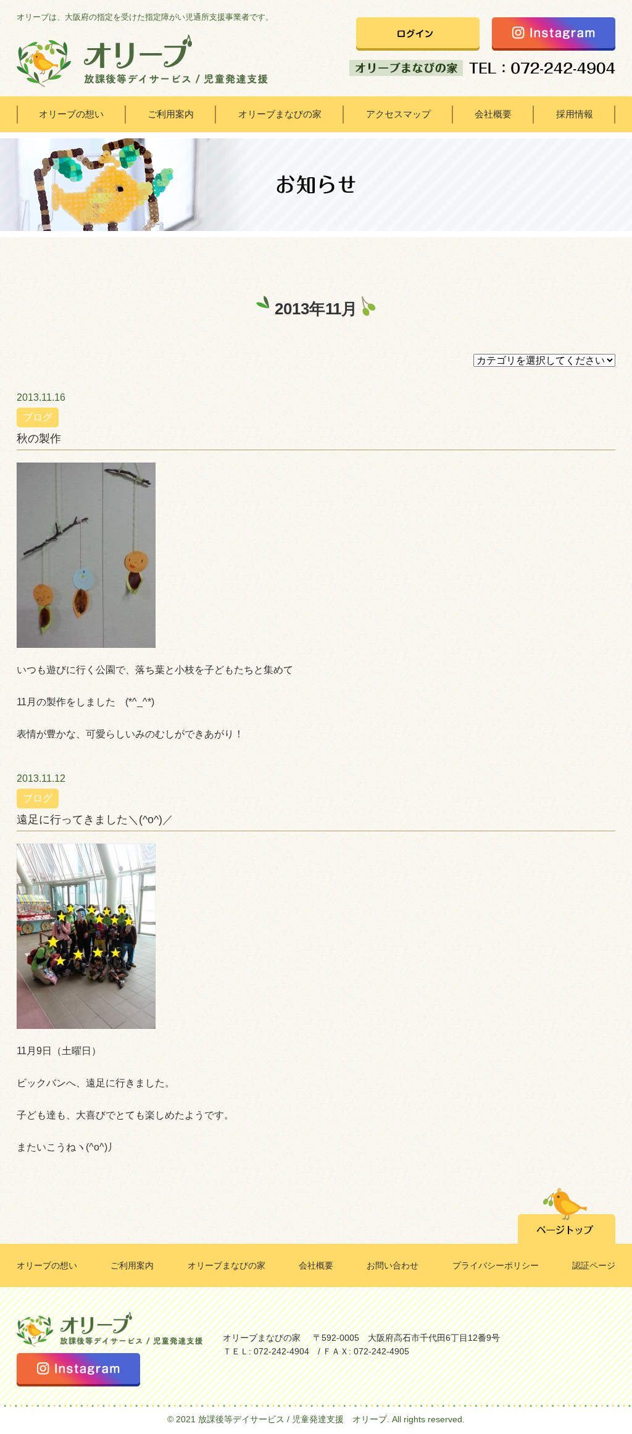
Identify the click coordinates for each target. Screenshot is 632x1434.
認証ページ (593, 1265)
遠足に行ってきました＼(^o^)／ (95, 819)
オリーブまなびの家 (280, 114)
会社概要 (493, 114)
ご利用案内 (171, 114)
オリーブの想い (71, 114)
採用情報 (574, 114)
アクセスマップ (398, 114)
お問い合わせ (392, 1265)
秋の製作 (39, 438)
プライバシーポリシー (495, 1265)
